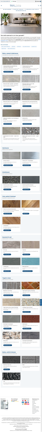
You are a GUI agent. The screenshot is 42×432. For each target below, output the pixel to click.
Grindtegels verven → (26, 311)
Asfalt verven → (6, 369)
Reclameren (34, 405)
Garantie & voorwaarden (35, 406)
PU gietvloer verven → (26, 165)
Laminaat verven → (7, 230)
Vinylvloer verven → (26, 254)
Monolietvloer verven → (27, 106)
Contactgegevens (34, 400)
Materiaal (5, 12)
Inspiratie (33, 413)
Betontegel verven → (7, 328)
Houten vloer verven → (7, 213)
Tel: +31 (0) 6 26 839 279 (5, 1)
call (38, 5)
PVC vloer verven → (7, 254)
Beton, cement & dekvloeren (6, 46)
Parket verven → (26, 213)
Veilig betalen (34, 403)
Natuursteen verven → (7, 345)
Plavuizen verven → (26, 295)
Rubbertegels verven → (27, 328)
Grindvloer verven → (7, 189)
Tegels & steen (4, 48)
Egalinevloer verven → (7, 123)
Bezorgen (33, 402)
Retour (33, 404)
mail (40, 5)
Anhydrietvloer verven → (27, 123)
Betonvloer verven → (7, 89)
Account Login (34, 412)
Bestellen (33, 401)
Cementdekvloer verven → (8, 71)
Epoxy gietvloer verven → (8, 165)
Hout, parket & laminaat (26, 46)
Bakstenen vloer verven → (8, 295)
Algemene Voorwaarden (35, 407)
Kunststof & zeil (34, 46)
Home (2, 12)
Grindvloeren (19, 46)
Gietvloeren (13, 46)
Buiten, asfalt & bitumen (11, 48)
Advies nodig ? (40, 302)
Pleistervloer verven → (26, 71)
